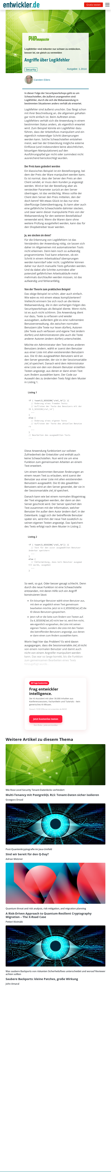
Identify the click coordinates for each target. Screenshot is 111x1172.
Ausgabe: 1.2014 (77, 68)
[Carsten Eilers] (29, 79)
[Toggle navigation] (22, 5)
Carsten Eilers (42, 79)
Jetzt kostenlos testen (45, 719)
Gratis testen (93, 4)
